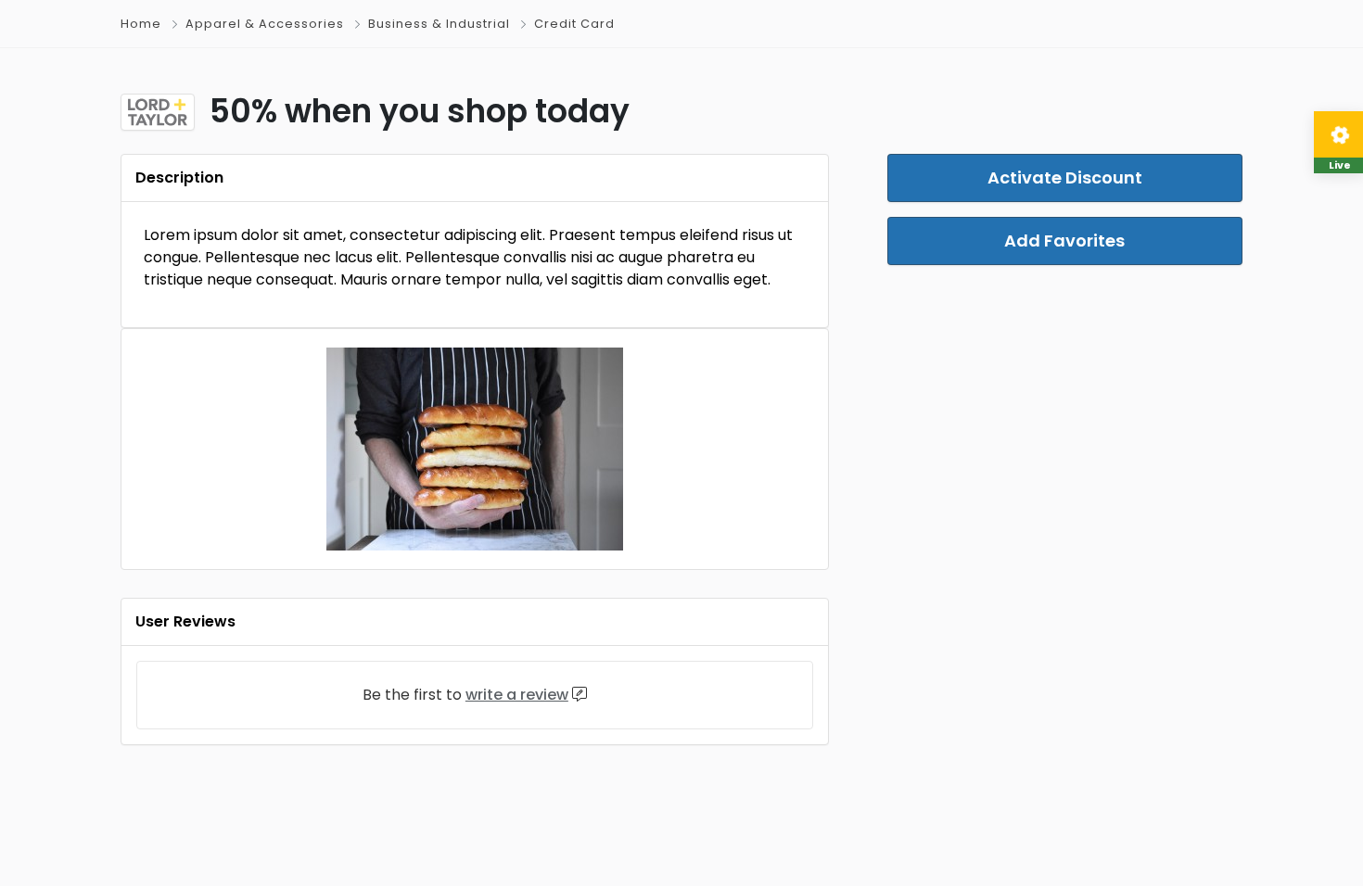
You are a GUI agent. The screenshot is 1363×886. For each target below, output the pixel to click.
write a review (516, 694)
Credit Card (574, 24)
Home (141, 24)
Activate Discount (1064, 177)
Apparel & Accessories (264, 24)
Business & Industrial (439, 24)
